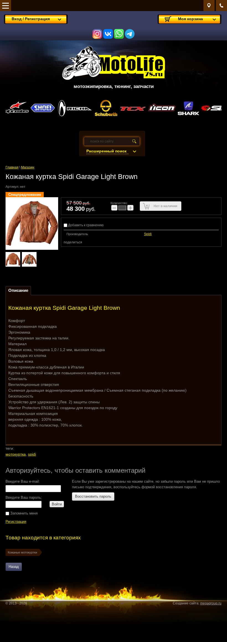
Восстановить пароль (93, 496)
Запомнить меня (23, 513)
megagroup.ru (210, 603)
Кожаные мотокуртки (22, 552)
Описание (18, 290)
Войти (57, 504)
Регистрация (16, 521)
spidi (32, 454)
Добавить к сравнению (85, 225)
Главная (12, 167)
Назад (14, 567)
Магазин (27, 167)
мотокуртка (16, 454)
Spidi (148, 234)
